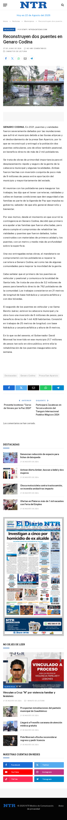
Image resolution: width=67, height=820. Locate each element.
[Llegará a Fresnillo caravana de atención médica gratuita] (10, 726)
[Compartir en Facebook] (6, 58)
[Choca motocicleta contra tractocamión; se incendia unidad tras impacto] (10, 489)
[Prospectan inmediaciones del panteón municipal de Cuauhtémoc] (10, 711)
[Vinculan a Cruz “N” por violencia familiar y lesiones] (33, 670)
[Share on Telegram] (31, 58)
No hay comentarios (36, 48)
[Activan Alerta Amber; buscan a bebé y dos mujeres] (10, 473)
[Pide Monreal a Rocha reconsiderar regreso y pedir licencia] (10, 740)
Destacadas (11, 375)
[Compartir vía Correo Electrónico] (25, 58)
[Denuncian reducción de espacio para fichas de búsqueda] (10, 457)
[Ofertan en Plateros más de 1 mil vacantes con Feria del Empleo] (10, 504)
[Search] (62, 5)
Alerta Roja (9, 687)
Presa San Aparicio (48, 375)
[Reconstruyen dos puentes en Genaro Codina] (33, 105)
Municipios (9, 29)
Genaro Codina (27, 375)
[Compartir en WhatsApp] (19, 58)
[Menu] (5, 5)
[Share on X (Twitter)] (12, 58)
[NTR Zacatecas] (33, 5)
